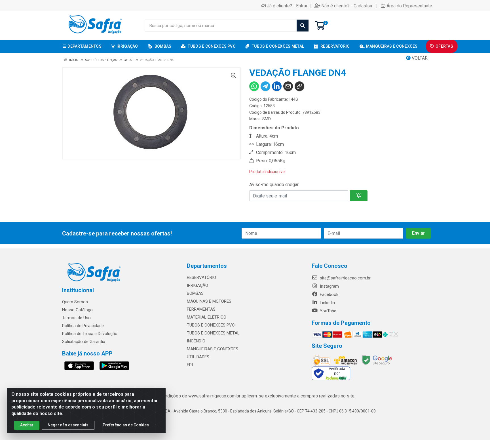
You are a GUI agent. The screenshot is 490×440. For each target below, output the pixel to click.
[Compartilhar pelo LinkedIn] (277, 86)
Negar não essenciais (68, 425)
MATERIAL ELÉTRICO (206, 317)
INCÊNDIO (196, 341)
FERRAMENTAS (201, 309)
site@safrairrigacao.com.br (345, 278)
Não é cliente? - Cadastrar (347, 5)
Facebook (328, 294)
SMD (266, 119)
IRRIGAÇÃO (197, 285)
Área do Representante (409, 5)
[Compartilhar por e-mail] (288, 86)
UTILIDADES (198, 356)
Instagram (329, 286)
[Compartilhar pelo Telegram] (265, 86)
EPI (190, 364)
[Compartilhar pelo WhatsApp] (254, 86)
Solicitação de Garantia (83, 341)
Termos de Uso (76, 317)
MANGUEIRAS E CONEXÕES (212, 348)
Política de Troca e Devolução (89, 333)
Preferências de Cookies (126, 425)
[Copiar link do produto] (299, 86)
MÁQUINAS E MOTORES (209, 301)
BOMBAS (195, 293)
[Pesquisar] (303, 25)
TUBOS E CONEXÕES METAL (213, 333)
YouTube (327, 310)
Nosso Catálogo (77, 309)
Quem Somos (75, 301)
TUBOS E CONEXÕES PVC (211, 325)
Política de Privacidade (83, 325)
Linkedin (327, 302)
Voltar (419, 58)
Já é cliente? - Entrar (287, 5)
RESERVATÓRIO (201, 277)
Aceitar (26, 425)
